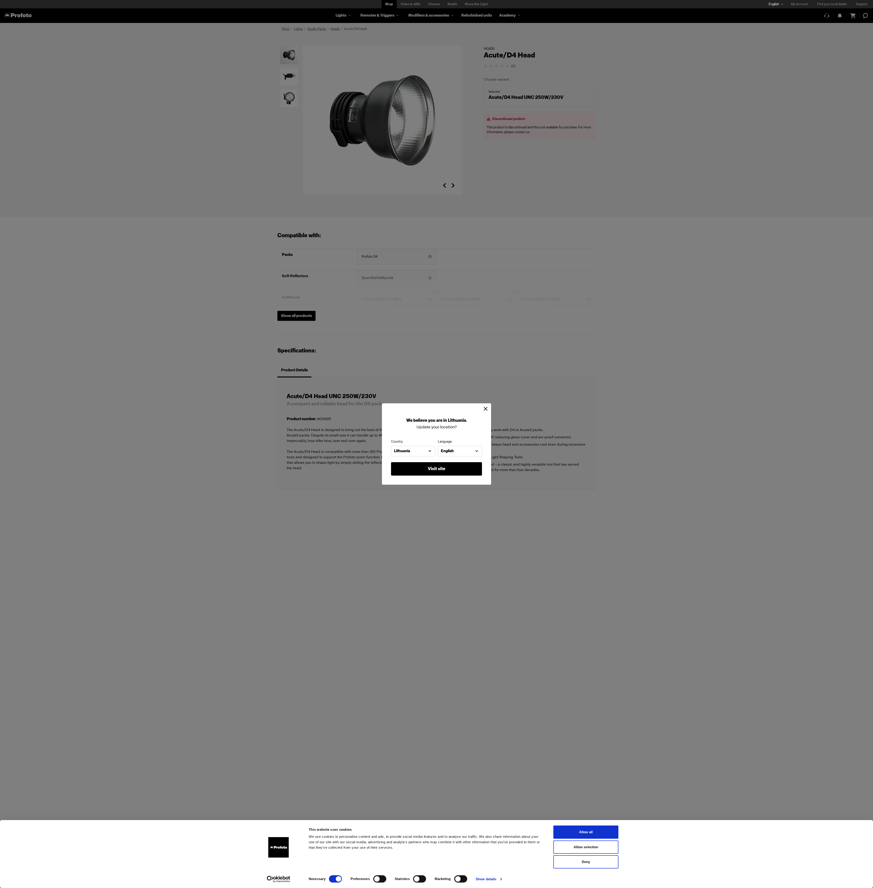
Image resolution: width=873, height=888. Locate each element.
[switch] (379, 879)
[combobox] (413, 451)
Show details (486, 879)
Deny (586, 862)
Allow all (586, 832)
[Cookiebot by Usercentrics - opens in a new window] (279, 879)
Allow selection (586, 847)
